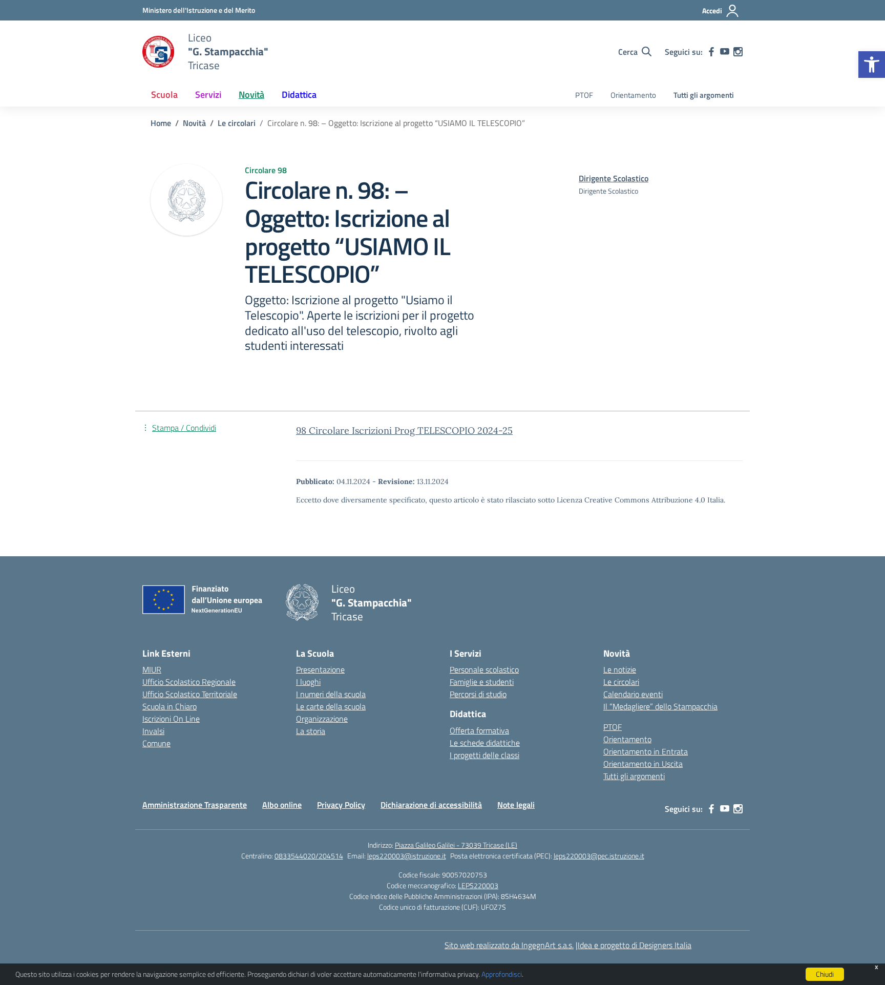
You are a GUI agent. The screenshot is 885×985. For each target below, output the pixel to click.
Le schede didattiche (485, 743)
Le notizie (619, 669)
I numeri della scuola (331, 694)
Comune (156, 743)
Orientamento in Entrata (645, 751)
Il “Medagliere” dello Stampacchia (660, 706)
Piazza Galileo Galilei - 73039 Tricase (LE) (456, 845)
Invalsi (153, 731)
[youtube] (724, 51)
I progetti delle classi (484, 755)
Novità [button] (251, 94)
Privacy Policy (341, 805)
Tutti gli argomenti (703, 95)
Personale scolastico (484, 669)
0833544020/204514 (309, 855)
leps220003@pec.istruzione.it (599, 855)
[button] (871, 64)
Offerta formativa (479, 730)
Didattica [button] (299, 94)
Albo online (282, 805)
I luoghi (308, 682)
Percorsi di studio (478, 694)
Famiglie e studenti (482, 682)
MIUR (151, 669)
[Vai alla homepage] (158, 51)
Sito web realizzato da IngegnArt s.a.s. (509, 945)
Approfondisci (501, 974)
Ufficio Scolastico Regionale (189, 682)
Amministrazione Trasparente (194, 805)
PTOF (584, 95)
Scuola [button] (164, 94)
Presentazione (320, 669)
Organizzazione (322, 718)
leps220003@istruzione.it (406, 855)
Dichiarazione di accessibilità (431, 805)
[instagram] (738, 51)
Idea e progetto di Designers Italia (634, 945)
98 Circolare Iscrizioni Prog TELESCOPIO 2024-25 (404, 430)
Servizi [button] (208, 94)
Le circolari (621, 682)
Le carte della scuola (331, 706)
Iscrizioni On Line (171, 718)
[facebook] (711, 51)
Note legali (516, 805)
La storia (310, 731)
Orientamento (633, 95)
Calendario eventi (633, 694)
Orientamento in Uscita (643, 764)
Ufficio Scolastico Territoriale (189, 694)
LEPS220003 (478, 885)
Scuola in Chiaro (169, 706)
